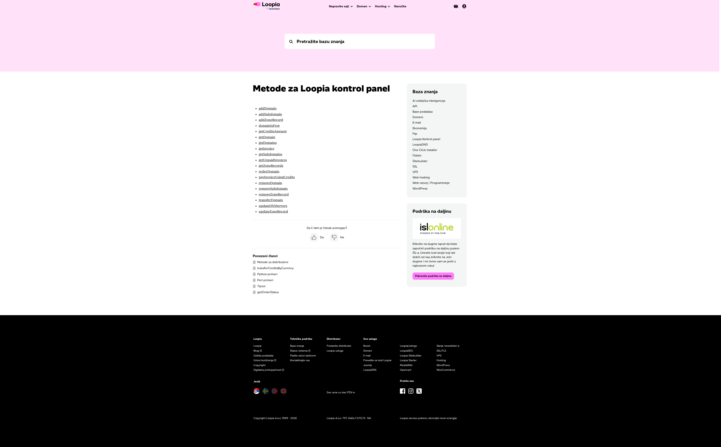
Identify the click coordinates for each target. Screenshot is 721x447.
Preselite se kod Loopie (377, 360)
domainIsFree (269, 126)
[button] (316, 237)
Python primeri (267, 274)
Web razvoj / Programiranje (431, 183)
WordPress (420, 188)
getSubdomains (270, 154)
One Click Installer (425, 150)
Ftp (415, 133)
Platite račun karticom (303, 355)
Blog (256, 350)
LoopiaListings (408, 345)
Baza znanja (297, 345)
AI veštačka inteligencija (429, 101)
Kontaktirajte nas (300, 360)
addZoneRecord (271, 120)
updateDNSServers (273, 206)
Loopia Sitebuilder (411, 355)
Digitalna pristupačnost (267, 369)
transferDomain (271, 200)
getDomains (268, 143)
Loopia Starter (408, 360)
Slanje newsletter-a (448, 345)
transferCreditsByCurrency (275, 268)
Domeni (418, 117)
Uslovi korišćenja (263, 360)
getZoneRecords (271, 166)
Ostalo (417, 155)
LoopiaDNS (420, 144)
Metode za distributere (272, 262)
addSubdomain (270, 114)
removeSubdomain (273, 189)
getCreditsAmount (273, 131)
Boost (366, 345)
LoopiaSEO (406, 350)
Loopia (257, 345)
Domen (362, 6)
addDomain (268, 108)
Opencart (405, 369)
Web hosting (421, 177)
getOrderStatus (268, 292)
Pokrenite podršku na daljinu (433, 276)
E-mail (417, 122)
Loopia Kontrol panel (426, 139)
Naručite (400, 6)
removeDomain (270, 183)
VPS (415, 172)
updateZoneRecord (273, 212)
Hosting (380, 6)
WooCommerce (446, 369)
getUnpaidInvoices (273, 160)
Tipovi (261, 286)
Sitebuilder (420, 161)
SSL (415, 166)
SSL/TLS (441, 350)
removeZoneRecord (274, 194)
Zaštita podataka (263, 355)
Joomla (367, 365)
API (415, 106)
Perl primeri (265, 280)
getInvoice (266, 149)
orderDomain (269, 172)
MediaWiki (406, 365)
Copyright (259, 365)
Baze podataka (423, 111)
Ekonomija (420, 128)
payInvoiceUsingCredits (277, 177)
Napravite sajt (339, 6)
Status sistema (299, 350)
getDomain (267, 137)
